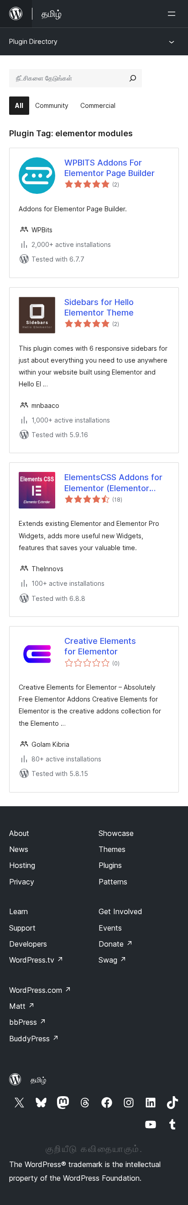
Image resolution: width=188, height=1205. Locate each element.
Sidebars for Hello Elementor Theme (99, 307)
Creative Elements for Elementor (100, 646)
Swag (112, 959)
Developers (28, 943)
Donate (116, 943)
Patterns (113, 881)
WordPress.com (40, 990)
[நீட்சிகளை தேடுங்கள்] (133, 78)
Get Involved (120, 911)
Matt (22, 1006)
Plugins (110, 865)
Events (110, 927)
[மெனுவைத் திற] (173, 13)
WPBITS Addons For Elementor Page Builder (109, 168)
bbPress (27, 1022)
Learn (18, 911)
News (18, 849)
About (19, 833)
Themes (112, 849)
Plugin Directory (33, 41)
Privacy (21, 881)
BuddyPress (34, 1038)
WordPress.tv (36, 959)
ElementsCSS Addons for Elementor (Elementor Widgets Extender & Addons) (113, 482)
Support (22, 927)
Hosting (22, 865)
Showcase (116, 833)
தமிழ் (38, 1079)
